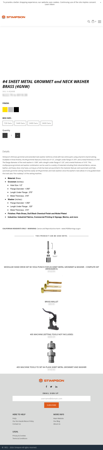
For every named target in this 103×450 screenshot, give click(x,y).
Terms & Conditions (20, 438)
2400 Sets (33, 123)
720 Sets (8, 123)
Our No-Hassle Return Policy (23, 421)
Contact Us (17, 424)
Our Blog (56, 421)
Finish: (6, 103)
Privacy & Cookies (19, 436)
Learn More (50, 4)
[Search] (88, 22)
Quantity (6, 130)
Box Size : (7, 118)
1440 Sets (20, 123)
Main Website (58, 418)
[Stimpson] (13, 17)
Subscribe (51, 405)
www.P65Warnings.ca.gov (71, 228)
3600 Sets (46, 123)
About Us (56, 424)
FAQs (14, 418)
